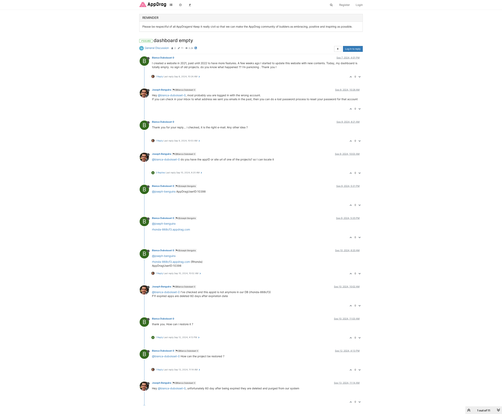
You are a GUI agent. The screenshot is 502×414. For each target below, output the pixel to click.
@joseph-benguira (164, 191)
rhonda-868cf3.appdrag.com (171, 229)
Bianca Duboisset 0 (163, 57)
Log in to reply (353, 48)
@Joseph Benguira (187, 186)
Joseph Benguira (161, 89)
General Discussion (157, 48)
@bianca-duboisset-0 (172, 95)
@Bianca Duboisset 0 (185, 90)
